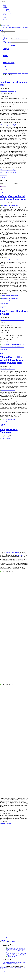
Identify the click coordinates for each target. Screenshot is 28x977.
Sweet (7, 10)
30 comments (3, 306)
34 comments (3, 352)
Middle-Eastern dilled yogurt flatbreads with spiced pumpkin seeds (11, 360)
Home (4, 5)
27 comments (3, 940)
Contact (5, 19)
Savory (7, 9)
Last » (18, 941)
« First (3, 941)
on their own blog (20, 555)
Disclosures (5, 40)
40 (14, 941)
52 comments (3, 177)
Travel (4, 15)
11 (10, 941)
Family (4, 14)
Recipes (5, 7)
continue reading (4, 175)
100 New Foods (7, 13)
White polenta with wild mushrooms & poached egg (14, 197)
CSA (4, 18)
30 (13, 941)
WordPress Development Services (6, 971)
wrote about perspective (10, 160)
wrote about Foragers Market (12, 552)
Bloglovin (3, 186)
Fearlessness (6, 35)
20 (12, 941)
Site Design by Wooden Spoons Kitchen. (12, 967)
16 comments (3, 424)
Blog (1, 78)
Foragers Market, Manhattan (9, 431)
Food (4, 37)
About (4, 6)
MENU (2, 30)
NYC (4, 17)
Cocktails (8, 11)
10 (9, 941)
